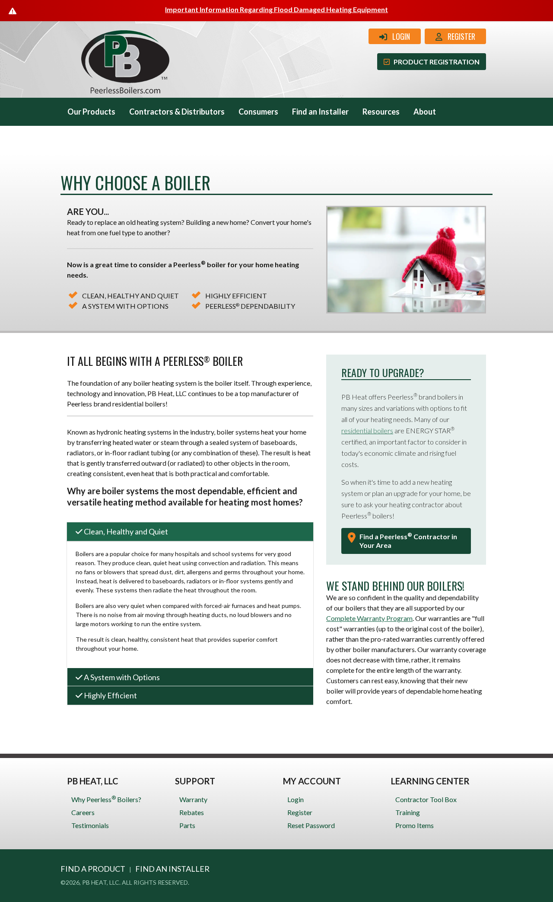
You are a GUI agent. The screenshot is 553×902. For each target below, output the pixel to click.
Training (407, 812)
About (424, 111)
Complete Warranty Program (369, 618)
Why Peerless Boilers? (106, 798)
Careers (83, 812)
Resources (381, 111)
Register (458, 36)
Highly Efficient (110, 695)
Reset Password (311, 825)
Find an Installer (320, 111)
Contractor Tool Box (426, 799)
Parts (187, 825)
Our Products (91, 111)
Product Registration (435, 62)
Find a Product (92, 868)
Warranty (193, 799)
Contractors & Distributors (177, 111)
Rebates (191, 812)
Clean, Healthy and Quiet (125, 531)
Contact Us (87, 139)
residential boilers (367, 430)
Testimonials (90, 825)
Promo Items (414, 825)
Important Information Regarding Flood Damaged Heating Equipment (276, 9)
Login (398, 36)
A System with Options (121, 677)
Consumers (258, 111)
